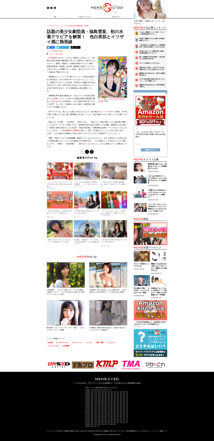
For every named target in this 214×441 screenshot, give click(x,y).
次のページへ (92, 152)
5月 (98, 390)
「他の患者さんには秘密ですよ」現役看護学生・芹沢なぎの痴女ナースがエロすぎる (152, 46)
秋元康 (51, 58)
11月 (95, 392)
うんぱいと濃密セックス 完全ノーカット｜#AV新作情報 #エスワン (152, 33)
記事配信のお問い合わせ (110, 431)
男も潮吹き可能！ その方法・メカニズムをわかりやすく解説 (141, 290)
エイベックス (61, 76)
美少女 (55, 101)
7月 (92, 390)
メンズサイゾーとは (52, 431)
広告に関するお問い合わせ (95, 431)
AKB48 (64, 130)
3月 (104, 390)
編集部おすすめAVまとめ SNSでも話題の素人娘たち (152, 74)
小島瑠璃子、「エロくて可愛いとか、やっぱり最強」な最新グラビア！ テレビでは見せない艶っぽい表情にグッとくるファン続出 (65, 292)
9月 (103, 392)
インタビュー (111, 342)
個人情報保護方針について (134, 431)
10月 (99, 392)
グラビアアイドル (62, 342)
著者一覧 (60, 431)
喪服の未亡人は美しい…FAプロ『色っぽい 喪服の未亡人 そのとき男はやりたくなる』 (152, 68)
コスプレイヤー (77, 342)
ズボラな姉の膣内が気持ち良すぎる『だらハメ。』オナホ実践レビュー (152, 80)
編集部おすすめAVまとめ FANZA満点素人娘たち (152, 85)
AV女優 (50, 342)
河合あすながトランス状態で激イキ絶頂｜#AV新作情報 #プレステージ (152, 52)
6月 (95, 390)
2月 (107, 390)
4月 (101, 390)
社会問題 (66, 346)
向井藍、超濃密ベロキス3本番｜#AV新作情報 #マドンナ (151, 39)
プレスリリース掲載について (159, 431)
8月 (106, 392)
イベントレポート (53, 346)
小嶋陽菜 (75, 130)
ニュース (49, 51)
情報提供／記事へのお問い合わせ (78, 431)
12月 (92, 392)
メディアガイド (121, 431)
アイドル (51, 54)
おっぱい (87, 144)
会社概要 (66, 431)
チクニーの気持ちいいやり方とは (149, 63)
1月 (110, 390)
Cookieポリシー (146, 431)
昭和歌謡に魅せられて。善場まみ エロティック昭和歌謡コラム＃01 (157, 166)
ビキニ (88, 111)
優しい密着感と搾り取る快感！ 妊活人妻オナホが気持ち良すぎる (152, 58)
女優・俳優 (59, 54)
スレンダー (104, 111)
